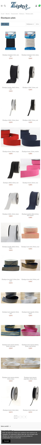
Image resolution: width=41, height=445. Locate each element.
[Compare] (10, 53)
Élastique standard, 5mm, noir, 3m (11, 55)
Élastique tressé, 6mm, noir (30, 410)
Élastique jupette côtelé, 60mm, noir (10, 88)
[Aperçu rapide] (13, 53)
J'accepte (6, 441)
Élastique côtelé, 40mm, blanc (11, 214)
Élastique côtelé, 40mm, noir (10, 183)
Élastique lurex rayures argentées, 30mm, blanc (30, 378)
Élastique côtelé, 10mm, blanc (11, 120)
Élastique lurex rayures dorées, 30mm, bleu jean (10, 345)
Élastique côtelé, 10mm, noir (30, 120)
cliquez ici (24, 437)
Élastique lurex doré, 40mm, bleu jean (11, 280)
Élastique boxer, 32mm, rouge (11, 151)
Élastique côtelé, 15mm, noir (30, 87)
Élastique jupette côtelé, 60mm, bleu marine (30, 214)
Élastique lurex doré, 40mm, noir (30, 279)
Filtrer (6, 24)
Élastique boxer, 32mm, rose (30, 183)
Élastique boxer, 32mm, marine (30, 151)
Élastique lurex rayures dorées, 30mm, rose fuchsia (30, 345)
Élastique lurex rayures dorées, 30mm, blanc (10, 378)
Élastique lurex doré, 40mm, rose (30, 247)
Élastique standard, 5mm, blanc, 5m (30, 55)
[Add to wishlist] (8, 53)
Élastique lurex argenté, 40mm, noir (10, 312)
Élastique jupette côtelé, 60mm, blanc (10, 247)
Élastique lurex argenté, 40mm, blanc (30, 312)
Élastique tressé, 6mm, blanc (11, 410)
